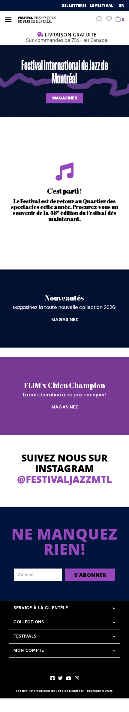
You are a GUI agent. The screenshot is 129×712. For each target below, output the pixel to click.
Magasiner (64, 98)
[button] (99, 20)
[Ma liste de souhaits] (109, 20)
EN (121, 5)
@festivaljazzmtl (64, 479)
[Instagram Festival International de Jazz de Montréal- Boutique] (77, 678)
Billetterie (74, 5)
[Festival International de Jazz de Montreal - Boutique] (37, 19)
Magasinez (64, 320)
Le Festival (102, 5)
